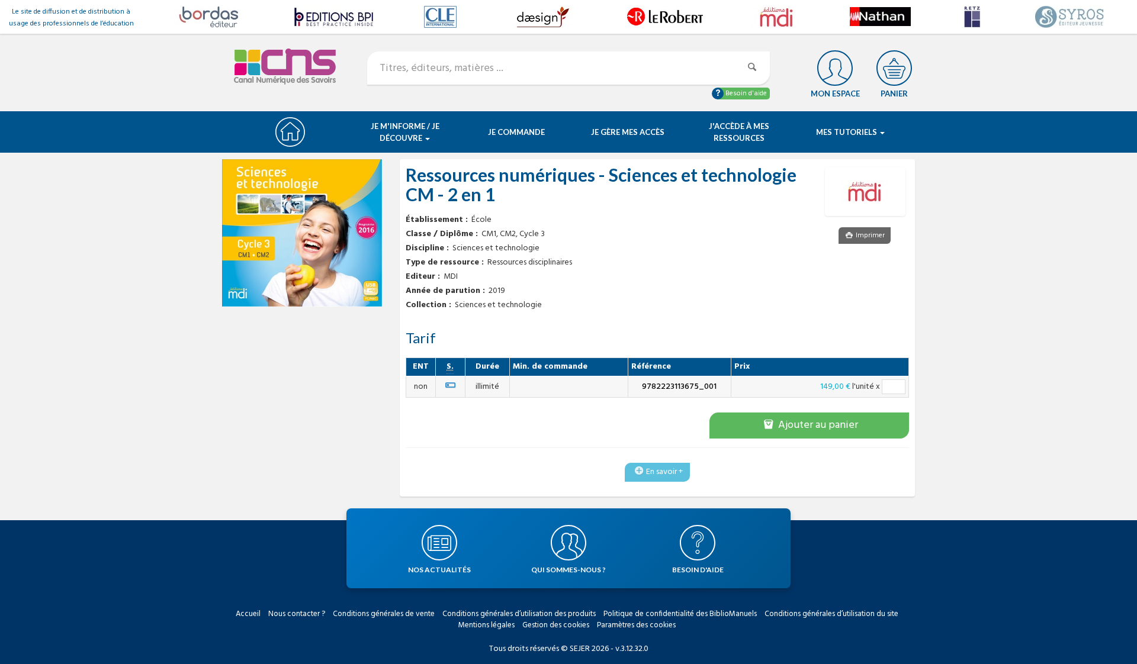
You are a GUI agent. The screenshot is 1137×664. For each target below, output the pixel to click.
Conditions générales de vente (384, 614)
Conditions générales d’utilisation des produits (519, 614)
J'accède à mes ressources (739, 132)
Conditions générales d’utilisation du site (831, 614)
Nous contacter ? (296, 614)
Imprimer (869, 235)
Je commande (516, 132)
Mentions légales (486, 625)
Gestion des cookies (555, 625)
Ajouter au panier (817, 425)
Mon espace (835, 93)
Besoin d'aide (745, 93)
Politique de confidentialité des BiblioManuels (680, 614)
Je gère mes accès (627, 132)
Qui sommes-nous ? (568, 569)
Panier (894, 93)
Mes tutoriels (847, 132)
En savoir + (664, 472)
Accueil (248, 614)
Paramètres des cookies (636, 625)
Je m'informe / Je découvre (405, 132)
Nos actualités (439, 569)
